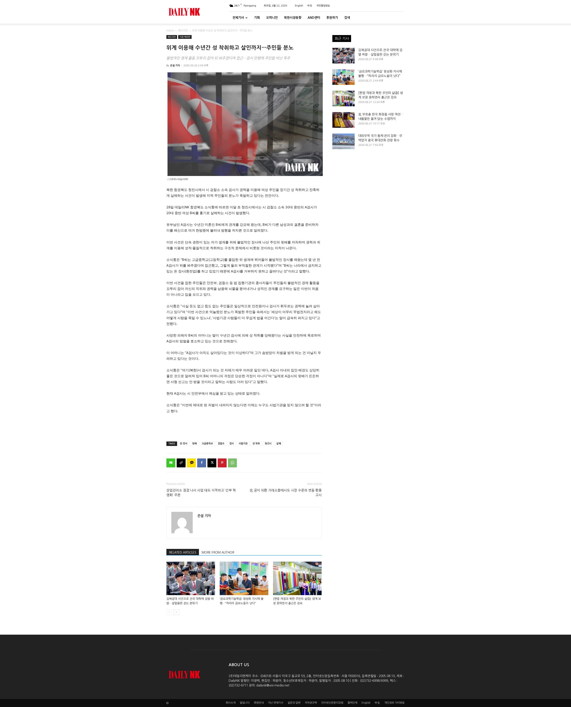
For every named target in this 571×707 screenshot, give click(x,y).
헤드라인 (183, 30)
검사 (231, 443)
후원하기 (332, 17)
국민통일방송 (323, 5)
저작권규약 (311, 702)
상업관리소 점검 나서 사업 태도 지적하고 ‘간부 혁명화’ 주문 (201, 493)
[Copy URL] (181, 462)
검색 (347, 17)
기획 (257, 17)
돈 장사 (183, 443)
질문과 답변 (294, 702)
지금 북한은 (185, 37)
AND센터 (314, 17)
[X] (211, 462)
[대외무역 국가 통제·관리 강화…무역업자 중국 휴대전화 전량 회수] (343, 141)
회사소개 (231, 702)
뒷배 (194, 443)
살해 (278, 443)
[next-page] (176, 612)
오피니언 (272, 17)
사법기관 (243, 443)
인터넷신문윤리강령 (332, 702)
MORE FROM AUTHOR (218, 552)
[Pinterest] (222, 462)
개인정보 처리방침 (394, 702)
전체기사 (238, 17)
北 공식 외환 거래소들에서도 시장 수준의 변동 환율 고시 (286, 493)
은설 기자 (175, 65)
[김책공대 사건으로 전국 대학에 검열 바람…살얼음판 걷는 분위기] (190, 578)
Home (170, 30)
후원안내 (259, 702)
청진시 (268, 443)
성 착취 (256, 443)
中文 (309, 5)
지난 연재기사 (275, 702)
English (299, 5)
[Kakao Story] (191, 462)
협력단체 (352, 702)
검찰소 (221, 443)
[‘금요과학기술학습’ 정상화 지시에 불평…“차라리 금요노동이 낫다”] (244, 578)
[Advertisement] (244, 426)
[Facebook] (201, 462)
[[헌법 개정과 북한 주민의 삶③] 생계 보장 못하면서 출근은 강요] (297, 578)
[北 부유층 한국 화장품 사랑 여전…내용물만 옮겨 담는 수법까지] (343, 120)
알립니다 (245, 702)
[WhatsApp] (232, 462)
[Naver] (170, 462)
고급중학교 (207, 443)
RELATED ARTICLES (182, 552)
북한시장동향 (292, 17)
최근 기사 (342, 38)
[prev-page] (169, 612)
